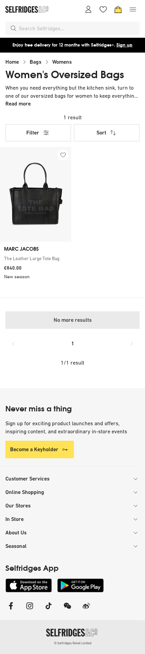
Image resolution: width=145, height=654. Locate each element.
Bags (35, 62)
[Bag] (118, 9)
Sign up (124, 45)
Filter (32, 132)
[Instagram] (29, 610)
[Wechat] (67, 610)
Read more (18, 103)
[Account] (88, 9)
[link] (35, 258)
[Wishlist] (103, 9)
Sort (101, 132)
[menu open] (133, 9)
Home (12, 62)
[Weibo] (86, 610)
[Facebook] (10, 610)
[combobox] (78, 28)
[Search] (13, 28)
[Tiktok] (48, 610)
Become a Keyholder (34, 449)
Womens (62, 62)
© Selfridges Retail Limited (72, 643)
